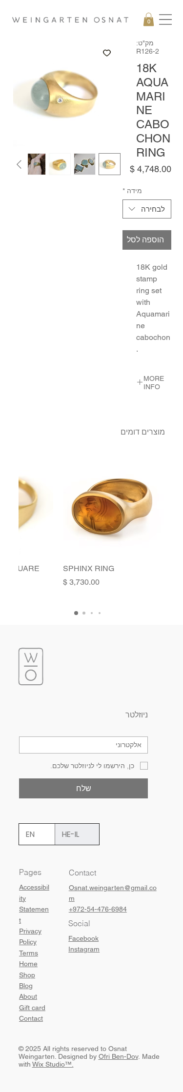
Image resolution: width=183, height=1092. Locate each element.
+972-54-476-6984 (98, 909)
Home (28, 964)
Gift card (32, 1008)
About (28, 996)
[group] (92, 526)
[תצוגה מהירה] (113, 505)
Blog (26, 986)
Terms (28, 953)
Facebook (83, 938)
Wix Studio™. (53, 1064)
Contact (31, 1018)
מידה (132, 191)
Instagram (84, 949)
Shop (27, 975)
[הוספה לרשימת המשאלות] (107, 52)
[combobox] (146, 208)
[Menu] (165, 19)
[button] (148, 19)
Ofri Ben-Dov (118, 1056)
